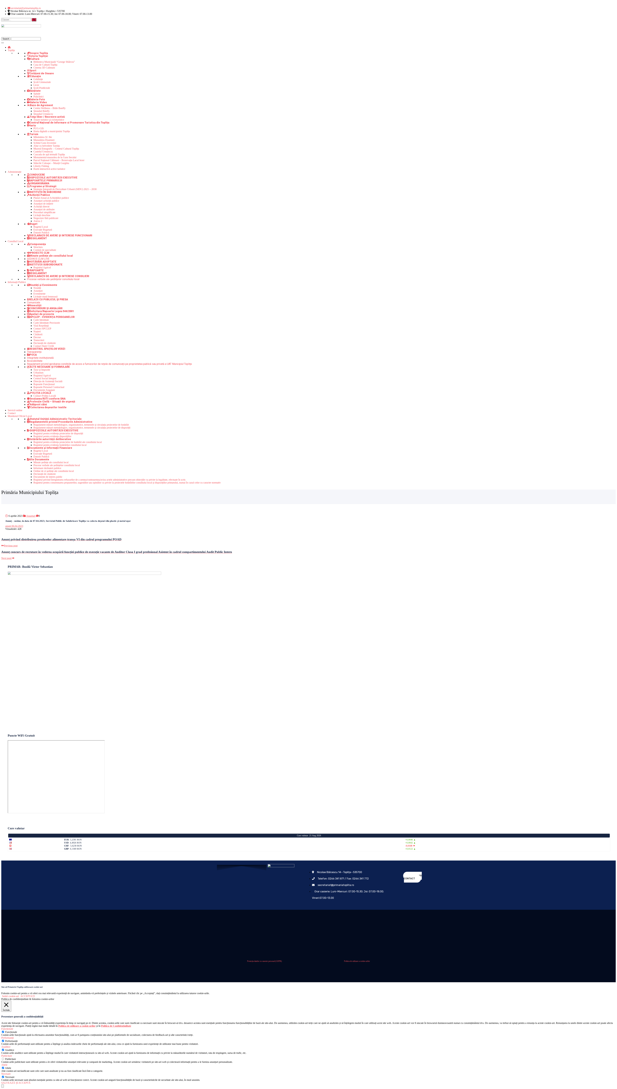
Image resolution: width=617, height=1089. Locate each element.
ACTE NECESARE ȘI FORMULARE (50, 366)
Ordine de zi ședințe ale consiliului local (53, 471)
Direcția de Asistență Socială (47, 381)
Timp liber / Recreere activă (47, 116)
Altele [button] (4, 1064)
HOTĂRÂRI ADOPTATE (42, 261)
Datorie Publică (41, 232)
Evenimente (39, 293)
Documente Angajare (44, 390)
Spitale (36, 93)
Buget (33, 224)
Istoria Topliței (39, 56)
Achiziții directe (41, 206)
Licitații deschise (41, 215)
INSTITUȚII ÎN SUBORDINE (45, 192)
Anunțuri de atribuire (44, 209)
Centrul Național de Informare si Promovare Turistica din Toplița (69, 122)
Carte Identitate (41, 320)
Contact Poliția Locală (44, 395)
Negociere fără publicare (45, 218)
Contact (12, 413)
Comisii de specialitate (44, 250)
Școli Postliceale (41, 88)
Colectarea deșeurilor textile (48, 407)
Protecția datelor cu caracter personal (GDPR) (264, 961)
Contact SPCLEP (42, 328)
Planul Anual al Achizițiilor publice (51, 197)
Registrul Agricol (42, 267)
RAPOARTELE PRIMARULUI (45, 180)
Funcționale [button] (7, 1028)
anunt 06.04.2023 (14, 526)
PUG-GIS (38, 128)
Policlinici (38, 96)
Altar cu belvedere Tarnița (46, 145)
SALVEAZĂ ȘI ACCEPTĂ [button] (16, 1082)
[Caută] (34, 19)
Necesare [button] (6, 1073)
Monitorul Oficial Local (20, 416)
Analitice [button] (5, 1046)
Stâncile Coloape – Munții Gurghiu (51, 163)
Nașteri (37, 331)
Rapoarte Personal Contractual (48, 387)
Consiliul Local (15, 241)
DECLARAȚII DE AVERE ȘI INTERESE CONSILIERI (59, 276)
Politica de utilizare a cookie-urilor (357, 961)
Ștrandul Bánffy (41, 111)
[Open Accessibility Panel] (2, 1086)
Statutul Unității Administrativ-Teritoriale (56, 419)
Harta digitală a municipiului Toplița (51, 131)
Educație (35, 76)
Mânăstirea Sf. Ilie (42, 137)
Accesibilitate (34, 360)
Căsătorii (37, 334)
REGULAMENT (38, 238)
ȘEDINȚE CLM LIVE (38, 258)
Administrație (14, 171)
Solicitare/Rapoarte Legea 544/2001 (52, 311)
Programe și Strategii (43, 186)
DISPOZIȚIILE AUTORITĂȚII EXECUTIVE (53, 177)
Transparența (34, 351)
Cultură (34, 59)
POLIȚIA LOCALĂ (40, 393)
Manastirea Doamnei (43, 140)
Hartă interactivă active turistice (49, 169)
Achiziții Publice (40, 195)
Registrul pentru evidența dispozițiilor (52, 436)
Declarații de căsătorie (44, 343)
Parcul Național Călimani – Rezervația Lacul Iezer (58, 160)
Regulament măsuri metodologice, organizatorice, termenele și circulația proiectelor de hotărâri (81, 424)
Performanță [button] (7, 1037)
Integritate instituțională (40, 357)
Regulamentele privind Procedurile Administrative (60, 421)
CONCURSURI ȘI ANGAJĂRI (46, 308)
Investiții (35, 305)
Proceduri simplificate (44, 212)
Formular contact (413, 877)
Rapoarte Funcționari (44, 384)
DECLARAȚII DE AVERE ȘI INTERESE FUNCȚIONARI (61, 235)
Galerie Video (38, 102)
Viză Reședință (41, 325)
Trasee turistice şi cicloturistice (48, 119)
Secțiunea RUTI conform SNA (48, 398)
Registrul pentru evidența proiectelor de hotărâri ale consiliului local (67, 442)
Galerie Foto (37, 99)
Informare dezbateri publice (47, 468)
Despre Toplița (39, 53)
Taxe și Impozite (41, 369)
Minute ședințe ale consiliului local (51, 255)
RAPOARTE (37, 270)
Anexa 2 (37, 221)
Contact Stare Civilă (43, 346)
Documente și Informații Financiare (50, 448)
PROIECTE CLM (39, 252)
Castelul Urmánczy (43, 151)
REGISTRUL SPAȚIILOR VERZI (47, 348)
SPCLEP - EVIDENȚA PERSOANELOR (52, 317)
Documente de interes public (47, 476)
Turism (34, 134)
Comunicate (33, 302)
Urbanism (38, 372)
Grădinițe (38, 79)
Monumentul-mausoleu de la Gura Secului (54, 157)
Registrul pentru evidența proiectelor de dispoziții (58, 433)
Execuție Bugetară (42, 229)
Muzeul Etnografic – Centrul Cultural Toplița (56, 148)
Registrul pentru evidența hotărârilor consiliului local (59, 445)
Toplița (11, 50)
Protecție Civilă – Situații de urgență (52, 401)
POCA (33, 354)
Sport (32, 70)
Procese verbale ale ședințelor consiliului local (53, 279)
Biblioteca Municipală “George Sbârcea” (54, 61)
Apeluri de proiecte (42, 314)
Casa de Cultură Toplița (45, 64)
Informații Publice (17, 282)
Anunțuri (38, 290)
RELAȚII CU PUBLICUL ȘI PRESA (48, 299)
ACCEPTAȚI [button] (27, 996)
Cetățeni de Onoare (42, 73)
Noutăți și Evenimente (43, 285)
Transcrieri (38, 340)
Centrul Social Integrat (44, 378)
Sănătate (35, 90)
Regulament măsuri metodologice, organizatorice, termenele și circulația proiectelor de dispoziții (81, 427)
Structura (38, 247)
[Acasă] (9, 47)
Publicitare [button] (6, 1055)
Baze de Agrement (41, 105)
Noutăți (37, 288)
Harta (32, 125)
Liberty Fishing (41, 166)
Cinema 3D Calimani (44, 67)
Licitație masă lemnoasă (45, 296)
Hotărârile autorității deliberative (50, 439)
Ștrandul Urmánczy (43, 114)
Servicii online (15, 410)
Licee (36, 85)
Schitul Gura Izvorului (44, 142)
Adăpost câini (38, 404)
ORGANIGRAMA (39, 183)
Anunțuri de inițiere (43, 203)
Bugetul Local (40, 226)
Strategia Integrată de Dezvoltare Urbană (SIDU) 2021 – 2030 (65, 189)
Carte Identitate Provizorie (46, 322)
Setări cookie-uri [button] (10, 996)
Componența (38, 244)
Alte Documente (39, 459)
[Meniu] (2, 42)
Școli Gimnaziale (42, 82)
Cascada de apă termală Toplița (49, 154)
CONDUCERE (37, 174)
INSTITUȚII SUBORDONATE (46, 264)
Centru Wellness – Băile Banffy (49, 108)
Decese (37, 337)
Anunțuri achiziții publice (46, 200)
